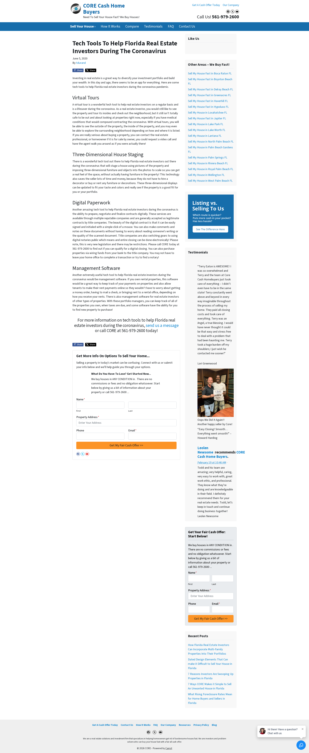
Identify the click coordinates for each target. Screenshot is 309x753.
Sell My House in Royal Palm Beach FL (210, 169)
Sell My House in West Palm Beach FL (210, 181)
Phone (80, 431)
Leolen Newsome (205, 450)
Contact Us (187, 26)
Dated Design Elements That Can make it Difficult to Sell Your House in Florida (210, 664)
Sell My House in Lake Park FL (205, 124)
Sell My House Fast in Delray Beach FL (210, 89)
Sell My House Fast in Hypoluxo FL (208, 107)
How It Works (110, 26)
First (78, 411)
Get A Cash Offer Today (206, 5)
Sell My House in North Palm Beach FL (211, 142)
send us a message (162, 325)
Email (132, 431)
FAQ (171, 26)
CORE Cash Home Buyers (221, 454)
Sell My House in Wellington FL (206, 175)
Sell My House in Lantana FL (204, 136)
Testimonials (153, 26)
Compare (132, 26)
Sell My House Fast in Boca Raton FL (210, 73)
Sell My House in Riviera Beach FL (208, 163)
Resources (185, 725)
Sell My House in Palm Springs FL (207, 158)
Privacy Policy (201, 725)
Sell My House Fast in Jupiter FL (207, 118)
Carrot (168, 748)
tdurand (81, 63)
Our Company (231, 5)
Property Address (87, 417)
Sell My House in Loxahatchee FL (207, 113)
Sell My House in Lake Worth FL (206, 130)
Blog (214, 725)
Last (130, 411)
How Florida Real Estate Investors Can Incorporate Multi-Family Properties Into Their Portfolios (208, 649)
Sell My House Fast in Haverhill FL (208, 101)
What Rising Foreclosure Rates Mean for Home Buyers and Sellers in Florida (210, 698)
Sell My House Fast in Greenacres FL (209, 95)
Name (80, 399)
